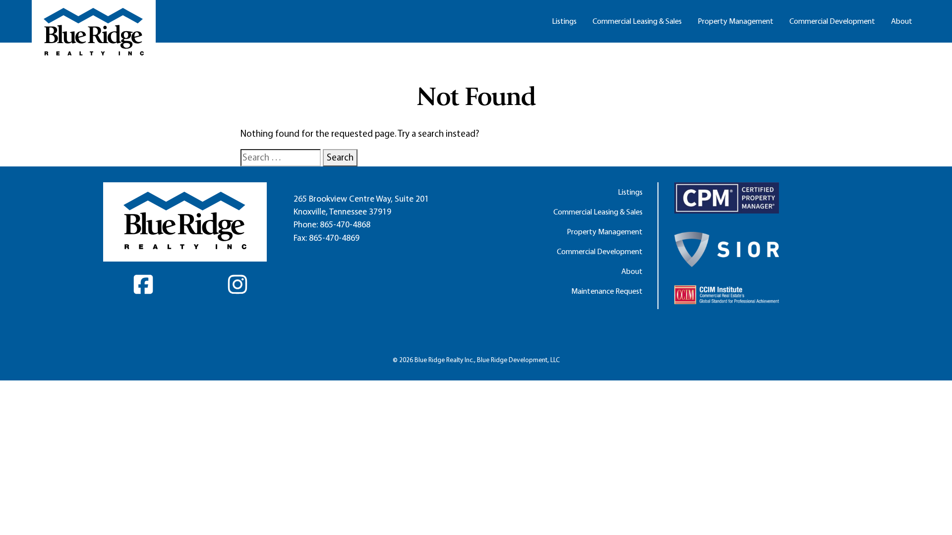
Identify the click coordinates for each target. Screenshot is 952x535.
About (901, 21)
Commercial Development (832, 21)
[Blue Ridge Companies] (94, 31)
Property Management (736, 21)
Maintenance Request (607, 291)
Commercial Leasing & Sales (637, 21)
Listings (564, 21)
